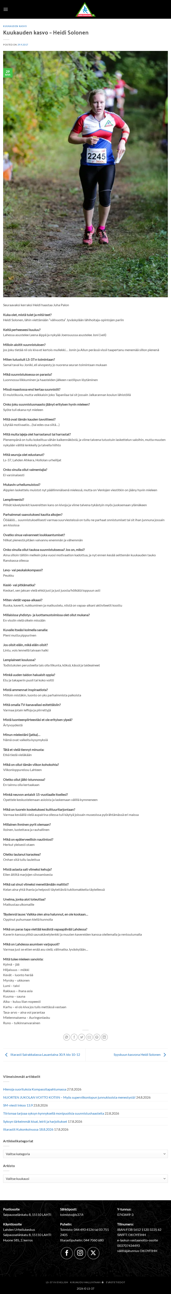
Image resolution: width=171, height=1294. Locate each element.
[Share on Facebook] (74, 1037)
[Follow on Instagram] (80, 1253)
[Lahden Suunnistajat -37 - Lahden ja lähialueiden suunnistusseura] (85, 9)
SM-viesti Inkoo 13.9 (18, 1105)
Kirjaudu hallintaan (85, 1282)
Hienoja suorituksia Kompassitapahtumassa (34, 1089)
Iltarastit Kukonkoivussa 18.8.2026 (28, 1129)
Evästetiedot (115, 1282)
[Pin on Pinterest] (96, 1037)
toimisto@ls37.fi (71, 1214)
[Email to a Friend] (89, 1037)
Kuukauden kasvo (15, 26)
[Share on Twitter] (81, 1037)
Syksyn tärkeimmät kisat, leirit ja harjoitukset (35, 1121)
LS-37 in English (57, 1282)
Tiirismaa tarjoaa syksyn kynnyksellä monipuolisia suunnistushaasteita (53, 1113)
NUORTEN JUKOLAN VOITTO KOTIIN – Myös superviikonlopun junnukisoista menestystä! (69, 1097)
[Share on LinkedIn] (104, 1037)
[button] (5, 9)
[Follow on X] (93, 1253)
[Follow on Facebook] (67, 1253)
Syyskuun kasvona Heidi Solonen (137, 1054)
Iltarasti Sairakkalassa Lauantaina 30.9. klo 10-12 (45, 1054)
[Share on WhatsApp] (66, 1037)
